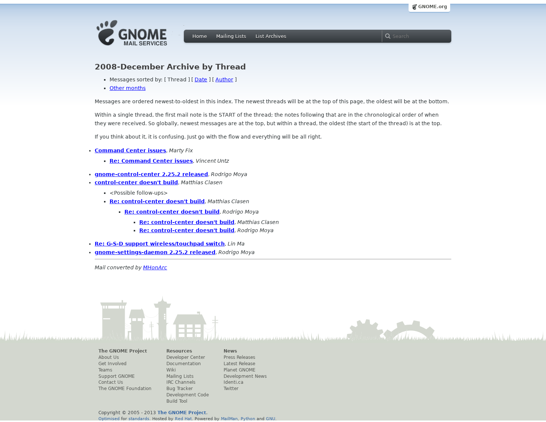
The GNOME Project (122, 351)
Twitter (231, 388)
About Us (108, 357)
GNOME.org (432, 6)
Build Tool (176, 401)
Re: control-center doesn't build (157, 201)
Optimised (109, 418)
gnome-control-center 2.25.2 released (151, 174)
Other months (128, 88)
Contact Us (110, 382)
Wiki (171, 370)
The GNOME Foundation (125, 388)
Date (201, 79)
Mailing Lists (231, 36)
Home (199, 36)
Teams (105, 370)
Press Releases (239, 357)
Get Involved (112, 363)
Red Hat (183, 418)
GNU (270, 418)
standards (139, 418)
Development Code (187, 394)
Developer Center (185, 357)
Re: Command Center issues (151, 161)
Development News (245, 376)
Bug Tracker (179, 388)
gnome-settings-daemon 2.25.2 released (155, 252)
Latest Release (239, 363)
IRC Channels (180, 382)
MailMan (229, 418)
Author (224, 79)
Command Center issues (130, 150)
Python (248, 418)
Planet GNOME (240, 370)
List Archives (271, 36)
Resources (179, 351)
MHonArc (155, 267)
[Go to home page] (143, 47)
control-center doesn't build (136, 182)
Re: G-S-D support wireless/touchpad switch (160, 244)
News (230, 351)
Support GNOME (116, 376)
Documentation (183, 363)
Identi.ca (233, 382)
